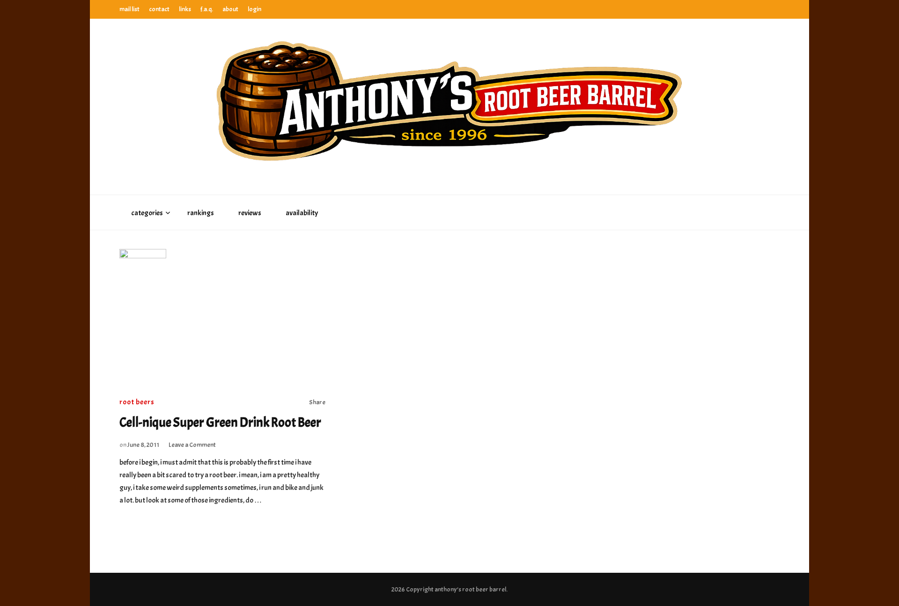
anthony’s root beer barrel (470, 589)
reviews (249, 213)
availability (302, 213)
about (230, 9)
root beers (137, 402)
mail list (129, 9)
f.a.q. (206, 9)
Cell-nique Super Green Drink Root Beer (220, 422)
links (185, 9)
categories (147, 213)
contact (159, 9)
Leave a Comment (192, 445)
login (254, 9)
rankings (200, 213)
